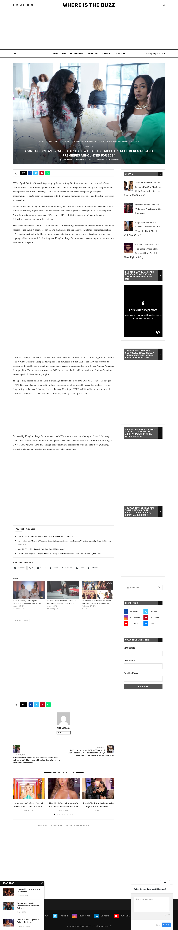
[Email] (31, 5)
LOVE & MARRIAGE (21, 620)
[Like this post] (24, 173)
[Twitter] (17, 5)
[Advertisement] (89, 30)
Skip (157, 925)
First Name (129, 647)
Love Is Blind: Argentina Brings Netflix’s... (28, 921)
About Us (120, 53)
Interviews (93, 53)
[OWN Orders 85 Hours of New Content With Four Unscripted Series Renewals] (97, 590)
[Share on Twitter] (35, 173)
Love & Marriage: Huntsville (41, 187)
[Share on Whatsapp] (47, 173)
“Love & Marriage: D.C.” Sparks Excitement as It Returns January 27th (27, 601)
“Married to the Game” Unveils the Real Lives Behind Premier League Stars (46, 536)
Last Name (129, 660)
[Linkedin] (24, 5)
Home (55, 53)
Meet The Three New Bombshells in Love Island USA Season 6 (41, 549)
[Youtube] (28, 5)
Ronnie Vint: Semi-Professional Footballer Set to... (28, 905)
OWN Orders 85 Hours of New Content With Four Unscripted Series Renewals (96, 601)
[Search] (164, 5)
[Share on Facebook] (30, 173)
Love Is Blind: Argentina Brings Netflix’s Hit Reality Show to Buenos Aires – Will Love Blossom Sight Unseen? (59, 553)
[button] (16, 796)
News (64, 53)
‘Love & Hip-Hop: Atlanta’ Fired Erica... (28, 890)
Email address (131, 673)
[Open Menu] (15, 53)
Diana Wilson (67, 159)
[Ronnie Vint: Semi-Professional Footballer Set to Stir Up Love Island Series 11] (8, 906)
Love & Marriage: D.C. (41, 191)
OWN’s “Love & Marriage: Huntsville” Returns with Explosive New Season (61, 601)
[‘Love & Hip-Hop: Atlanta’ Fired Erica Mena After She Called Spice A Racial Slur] (8, 892)
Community (107, 53)
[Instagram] (21, 5)
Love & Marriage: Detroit (74, 187)
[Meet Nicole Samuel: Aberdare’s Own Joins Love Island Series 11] (64, 788)
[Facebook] (13, 5)
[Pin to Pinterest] (41, 173)
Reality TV (53, 141)
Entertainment (77, 53)
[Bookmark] (41, 781)
